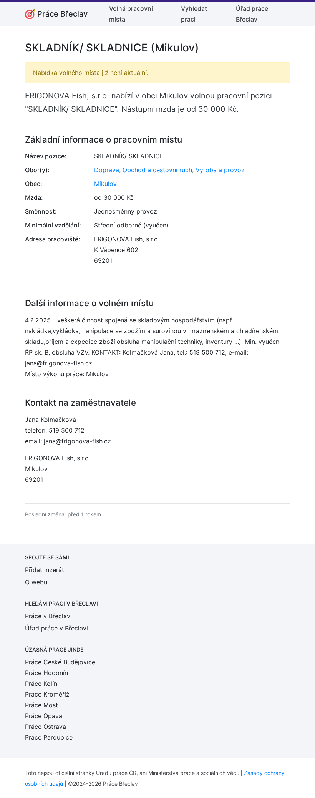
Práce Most (41, 705)
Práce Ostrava (45, 726)
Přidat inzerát (44, 570)
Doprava (106, 170)
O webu (36, 582)
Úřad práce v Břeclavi (56, 628)
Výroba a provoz (220, 170)
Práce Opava (43, 716)
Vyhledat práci (194, 14)
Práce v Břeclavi (48, 616)
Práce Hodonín (46, 673)
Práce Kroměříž (47, 694)
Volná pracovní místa (131, 14)
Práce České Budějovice (60, 662)
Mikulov (105, 183)
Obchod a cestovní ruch (157, 170)
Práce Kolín (41, 683)
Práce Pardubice (49, 737)
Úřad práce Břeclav (252, 14)
